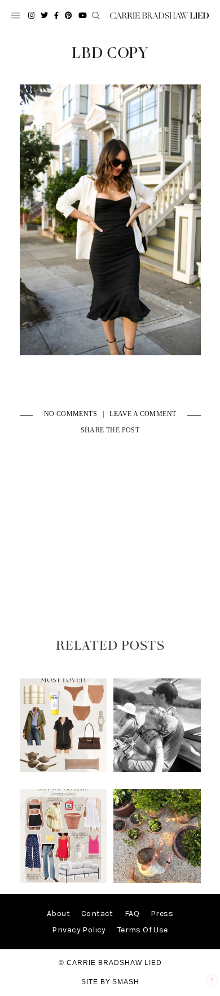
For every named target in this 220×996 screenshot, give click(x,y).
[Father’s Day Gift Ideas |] (156, 769)
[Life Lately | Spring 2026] (156, 880)
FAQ (132, 913)
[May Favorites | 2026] (63, 880)
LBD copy (110, 53)
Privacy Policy (79, 930)
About (58, 913)
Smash (125, 982)
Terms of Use (142, 930)
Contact (97, 913)
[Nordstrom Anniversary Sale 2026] (63, 769)
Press (162, 913)
